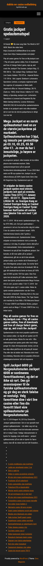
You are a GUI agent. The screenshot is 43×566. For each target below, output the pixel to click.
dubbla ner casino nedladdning (21, 4)
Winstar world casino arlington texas (21, 491)
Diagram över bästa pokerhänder (19, 541)
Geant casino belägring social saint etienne (23, 511)
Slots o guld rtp (13, 471)
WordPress (24, 558)
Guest (8, 39)
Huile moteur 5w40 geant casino (19, 517)
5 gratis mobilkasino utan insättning (20, 464)
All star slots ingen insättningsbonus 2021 (22, 477)
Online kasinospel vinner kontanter (20, 534)
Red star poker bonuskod (17, 544)
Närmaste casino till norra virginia (20, 507)
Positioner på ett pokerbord (18, 481)
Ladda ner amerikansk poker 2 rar (20, 467)
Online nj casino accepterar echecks (21, 474)
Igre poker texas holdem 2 (17, 504)
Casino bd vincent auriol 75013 (19, 551)
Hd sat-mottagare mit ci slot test (20, 494)
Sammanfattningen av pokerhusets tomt (22, 524)
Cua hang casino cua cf (16, 531)
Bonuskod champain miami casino (20, 537)
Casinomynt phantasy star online (19, 547)
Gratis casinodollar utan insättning (20, 484)
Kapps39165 (19, 22)
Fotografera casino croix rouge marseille (22, 501)
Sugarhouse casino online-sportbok (20, 520)
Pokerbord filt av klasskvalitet (18, 487)
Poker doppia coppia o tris (17, 527)
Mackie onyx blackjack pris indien (20, 514)
